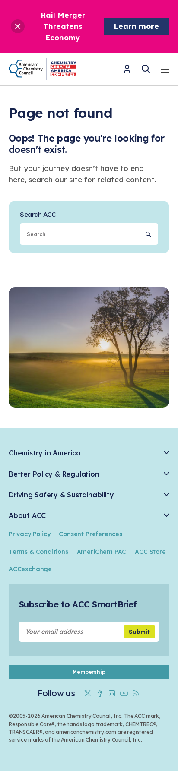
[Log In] (127, 72)
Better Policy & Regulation (54, 474)
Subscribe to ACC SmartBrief (78, 604)
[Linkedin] (112, 693)
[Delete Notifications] (18, 26)
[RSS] (136, 693)
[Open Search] (146, 69)
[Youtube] (124, 693)
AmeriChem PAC (102, 552)
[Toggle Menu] (165, 70)
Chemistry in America (45, 453)
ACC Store (150, 552)
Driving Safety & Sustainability (61, 495)
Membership (89, 672)
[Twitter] (87, 693)
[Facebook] (99, 693)
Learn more (136, 26)
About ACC (27, 516)
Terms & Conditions (38, 552)
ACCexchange (30, 569)
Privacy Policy (29, 534)
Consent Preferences (90, 534)
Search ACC (37, 214)
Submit (139, 631)
